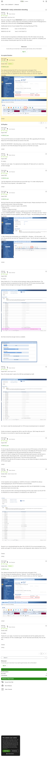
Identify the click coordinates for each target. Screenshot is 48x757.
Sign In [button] (24, 51)
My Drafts (24, 673)
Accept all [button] (6, 750)
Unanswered (24, 675)
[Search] (43, 1)
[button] (46, 10)
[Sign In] (46, 1)
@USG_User (5, 66)
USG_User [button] (3, 12)
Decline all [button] (14, 750)
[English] (24, 1)
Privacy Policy (4, 748)
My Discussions (4, 671)
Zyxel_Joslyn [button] (3, 58)
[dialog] (10, 745)
